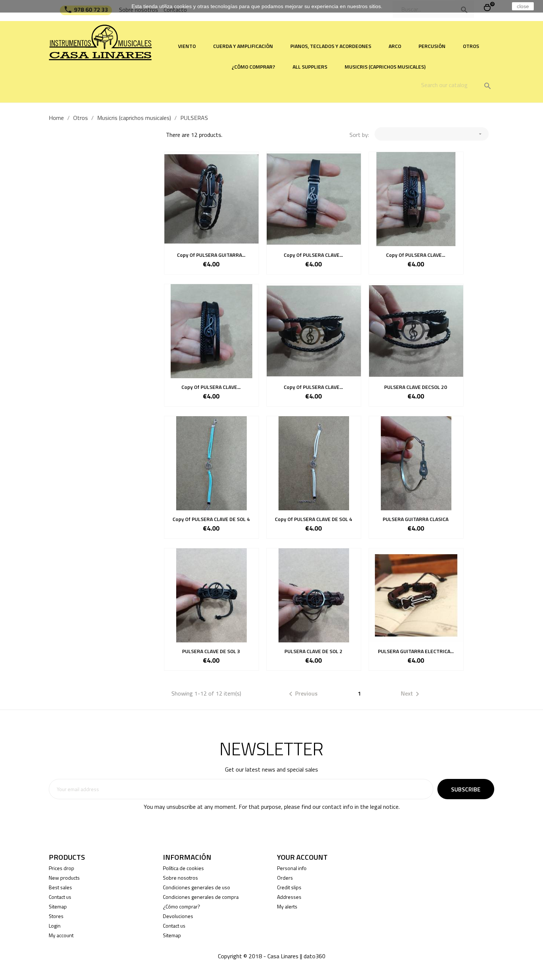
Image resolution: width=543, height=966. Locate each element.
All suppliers (310, 66)
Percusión (432, 46)
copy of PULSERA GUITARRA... (211, 255)
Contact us (60, 897)
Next (411, 694)
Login (55, 925)
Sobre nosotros (180, 878)
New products (64, 878)
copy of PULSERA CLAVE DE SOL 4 (211, 519)
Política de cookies (183, 868)
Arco (395, 46)
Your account (302, 857)
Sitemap (58, 906)
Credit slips (289, 887)
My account (61, 935)
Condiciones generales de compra (201, 897)
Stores (56, 916)
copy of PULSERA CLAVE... (313, 255)
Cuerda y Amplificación (243, 46)
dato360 (314, 956)
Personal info (292, 868)
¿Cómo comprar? (253, 66)
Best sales (60, 887)
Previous (302, 694)
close (523, 6)
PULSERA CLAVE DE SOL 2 (313, 651)
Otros (471, 46)
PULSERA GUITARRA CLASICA (415, 519)
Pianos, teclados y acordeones (330, 46)
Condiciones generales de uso (196, 887)
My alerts (287, 906)
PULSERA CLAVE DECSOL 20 (415, 387)
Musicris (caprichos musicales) (385, 66)
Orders (285, 878)
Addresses (289, 897)
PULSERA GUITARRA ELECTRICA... (416, 651)
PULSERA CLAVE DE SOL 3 (211, 651)
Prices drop (61, 868)
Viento (187, 46)
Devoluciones (178, 916)
